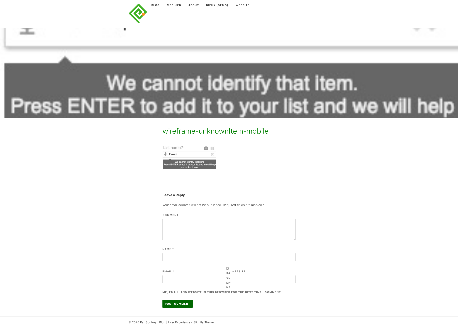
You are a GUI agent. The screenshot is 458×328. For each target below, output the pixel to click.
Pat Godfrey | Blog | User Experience (165, 322)
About (193, 5)
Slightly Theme (204, 322)
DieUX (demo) (217, 5)
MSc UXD (174, 5)
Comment (170, 214)
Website (243, 5)
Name (168, 248)
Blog (155, 5)
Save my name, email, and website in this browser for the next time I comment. (222, 283)
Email (168, 271)
